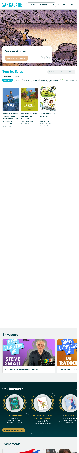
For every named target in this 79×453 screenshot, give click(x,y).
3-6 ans (26, 80)
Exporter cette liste (71, 80)
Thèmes (16, 76)
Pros (73, 5)
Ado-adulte (54, 80)
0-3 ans (17, 80)
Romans (43, 5)
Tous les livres (12, 71)
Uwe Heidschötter (8, 124)
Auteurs (62, 5)
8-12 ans (44, 80)
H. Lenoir (43, 119)
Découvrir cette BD (16, 58)
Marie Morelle (44, 121)
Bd (53, 4)
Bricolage (6, 80)
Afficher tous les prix (13, 430)
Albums (32, 5)
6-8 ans (34, 80)
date (7, 76)
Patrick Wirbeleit (7, 121)
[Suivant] (48, 58)
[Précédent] (43, 58)
